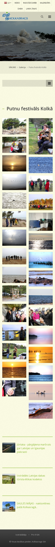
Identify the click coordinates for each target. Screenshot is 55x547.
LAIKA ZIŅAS (31, 8)
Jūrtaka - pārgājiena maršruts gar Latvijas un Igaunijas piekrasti (34, 448)
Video (17, 3)
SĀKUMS (12, 67)
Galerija (22, 67)
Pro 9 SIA (35, 534)
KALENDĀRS (45, 3)
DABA (20, 8)
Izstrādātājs (21, 534)
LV (9, 3)
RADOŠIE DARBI (30, 3)
